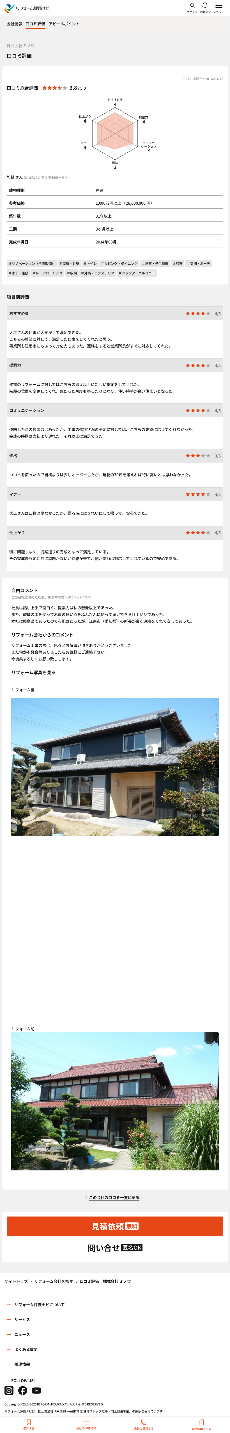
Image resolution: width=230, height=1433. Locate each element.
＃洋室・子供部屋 (155, 263)
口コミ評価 (35, 23)
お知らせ (205, 11)
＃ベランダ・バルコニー (136, 272)
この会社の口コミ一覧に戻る (114, 1197)
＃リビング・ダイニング (119, 263)
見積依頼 (114, 1226)
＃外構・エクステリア (97, 272)
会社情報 (14, 23)
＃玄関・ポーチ (198, 263)
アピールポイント (64, 23)
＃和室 (178, 263)
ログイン (192, 11)
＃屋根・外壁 (69, 263)
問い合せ (114, 1247)
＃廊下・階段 (18, 272)
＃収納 (72, 272)
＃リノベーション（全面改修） (31, 263)
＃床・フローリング (48, 272)
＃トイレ (90, 263)
